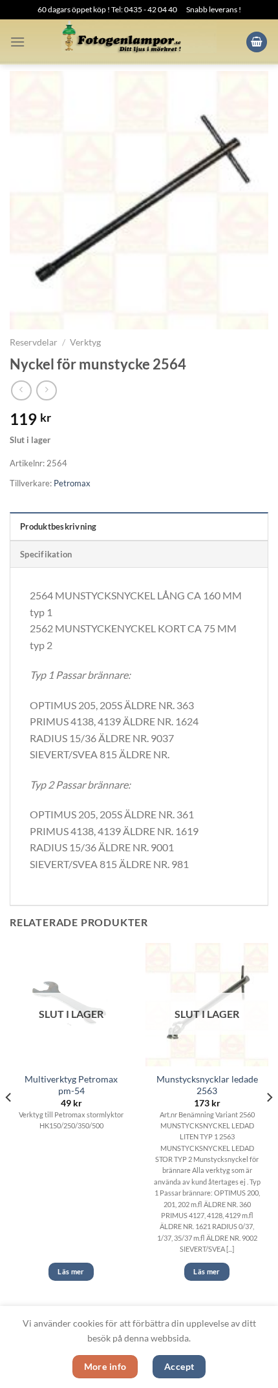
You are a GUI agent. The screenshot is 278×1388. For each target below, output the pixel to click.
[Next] (268, 1123)
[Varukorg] (256, 42)
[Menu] (17, 41)
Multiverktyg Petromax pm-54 (71, 1085)
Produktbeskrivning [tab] (58, 526)
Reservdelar (34, 342)
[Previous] (9, 1123)
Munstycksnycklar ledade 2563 (207, 1085)
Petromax (72, 483)
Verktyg (85, 342)
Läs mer (71, 1271)
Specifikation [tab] (46, 554)
